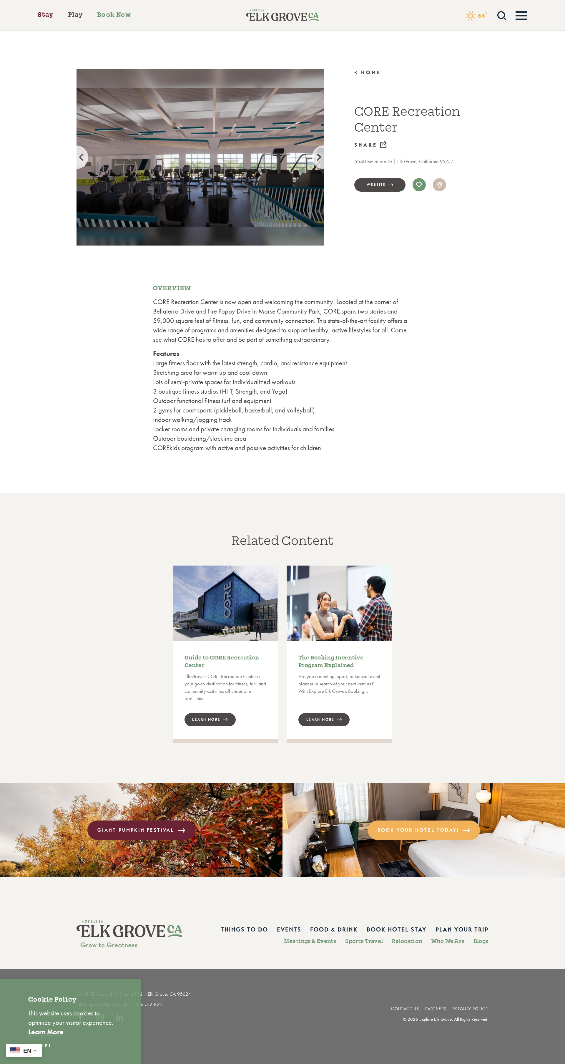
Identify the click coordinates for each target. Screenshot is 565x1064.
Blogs (480, 941)
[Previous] (76, 157)
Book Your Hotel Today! (418, 830)
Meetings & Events (310, 941)
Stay (46, 15)
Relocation (407, 941)
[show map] (439, 184)
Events (289, 929)
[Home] (282, 15)
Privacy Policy (470, 1008)
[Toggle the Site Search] (501, 15)
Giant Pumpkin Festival (135, 830)
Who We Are (448, 941)
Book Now (114, 15)
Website (376, 185)
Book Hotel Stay (397, 929)
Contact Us (405, 1008)
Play (75, 15)
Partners (435, 1008)
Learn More (46, 1031)
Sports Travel (364, 941)
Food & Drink (334, 929)
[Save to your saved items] (419, 184)
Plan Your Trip (462, 929)
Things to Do (244, 929)
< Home (367, 72)
